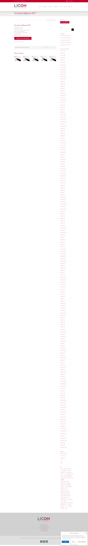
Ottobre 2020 (63, 206)
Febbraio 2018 (63, 277)
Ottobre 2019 (63, 230)
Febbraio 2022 (63, 168)
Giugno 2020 (63, 215)
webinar (66, 508)
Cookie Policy (72, 544)
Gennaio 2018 (63, 279)
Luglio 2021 (63, 185)
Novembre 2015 (63, 336)
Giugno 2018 (63, 267)
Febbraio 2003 (63, 400)
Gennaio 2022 (63, 171)
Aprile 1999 (63, 445)
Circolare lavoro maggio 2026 (66, 42)
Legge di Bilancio (63, 497)
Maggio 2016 (63, 324)
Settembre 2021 (63, 180)
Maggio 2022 (63, 161)
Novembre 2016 (63, 310)
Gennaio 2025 (63, 93)
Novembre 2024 (63, 95)
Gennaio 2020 (63, 225)
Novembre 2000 (63, 430)
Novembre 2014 (63, 350)
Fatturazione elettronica (64, 490)
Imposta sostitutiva (64, 493)
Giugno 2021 (63, 187)
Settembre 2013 (63, 357)
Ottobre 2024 (63, 97)
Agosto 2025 (63, 78)
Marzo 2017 (63, 301)
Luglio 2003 (63, 390)
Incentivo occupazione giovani (65, 495)
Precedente (49, 20)
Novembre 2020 (63, 204)
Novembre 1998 (63, 447)
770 (61, 468)
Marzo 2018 (63, 275)
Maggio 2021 (63, 190)
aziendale (69, 470)
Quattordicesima (70, 502)
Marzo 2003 (63, 397)
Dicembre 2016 (63, 308)
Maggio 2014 (63, 352)
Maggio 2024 (63, 107)
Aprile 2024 (63, 109)
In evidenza (63, 457)
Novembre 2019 (63, 227)
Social (62, 462)
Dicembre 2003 (63, 381)
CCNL (61, 474)
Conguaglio (62, 479)
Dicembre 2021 (63, 173)
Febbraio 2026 (63, 64)
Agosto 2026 (63, 50)
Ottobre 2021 (63, 178)
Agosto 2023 (63, 128)
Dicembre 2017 (63, 282)
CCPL (64, 474)
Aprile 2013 (63, 362)
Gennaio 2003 (63, 402)
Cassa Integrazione (69, 472)
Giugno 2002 (63, 416)
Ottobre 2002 (63, 409)
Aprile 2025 (63, 88)
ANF (71, 468)
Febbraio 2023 (63, 142)
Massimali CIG (70, 499)
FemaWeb (54, 538)
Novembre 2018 (63, 256)
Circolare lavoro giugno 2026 (66, 40)
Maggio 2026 (63, 57)
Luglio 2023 (63, 130)
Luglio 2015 (63, 343)
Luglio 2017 (63, 291)
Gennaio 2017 (63, 305)
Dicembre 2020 (63, 201)
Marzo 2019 (63, 246)
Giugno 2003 (63, 393)
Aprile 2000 (63, 435)
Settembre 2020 (63, 208)
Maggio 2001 (63, 426)
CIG (61, 475)
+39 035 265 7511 (45, 528)
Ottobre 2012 (63, 369)
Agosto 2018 (63, 263)
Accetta (65, 541)
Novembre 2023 (63, 121)
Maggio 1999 (63, 442)
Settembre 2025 (63, 76)
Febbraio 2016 (63, 331)
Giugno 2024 (63, 104)
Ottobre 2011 (63, 376)
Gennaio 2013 (63, 367)
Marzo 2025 (63, 90)
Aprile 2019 (63, 244)
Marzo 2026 (63, 62)
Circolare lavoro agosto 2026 (66, 35)
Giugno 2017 (63, 293)
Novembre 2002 (63, 407)
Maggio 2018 (63, 270)
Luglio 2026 (63, 52)
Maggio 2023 (63, 135)
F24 (66, 488)
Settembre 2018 (63, 260)
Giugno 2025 (63, 83)
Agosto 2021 (63, 182)
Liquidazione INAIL (63, 499)
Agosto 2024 (63, 102)
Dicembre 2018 (63, 253)
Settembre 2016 (63, 315)
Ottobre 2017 (63, 284)
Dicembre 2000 (63, 428)
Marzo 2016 (63, 329)
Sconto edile (69, 504)
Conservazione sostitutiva (65, 481)
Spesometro (63, 506)
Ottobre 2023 (63, 123)
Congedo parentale (70, 477)
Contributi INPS (63, 483)
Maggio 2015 (63, 345)
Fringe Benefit (63, 492)
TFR (66, 506)
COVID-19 (62, 484)
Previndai (65, 501)
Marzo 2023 (63, 140)
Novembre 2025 (63, 71)
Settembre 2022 (63, 152)
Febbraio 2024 (63, 114)
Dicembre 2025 (63, 69)
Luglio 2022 (63, 156)
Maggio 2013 (63, 360)
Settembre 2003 (63, 386)
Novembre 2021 (63, 175)
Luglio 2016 (63, 319)
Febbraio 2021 (63, 197)
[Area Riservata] (69, 6)
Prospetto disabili (63, 502)
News (62, 460)
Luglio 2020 (63, 213)
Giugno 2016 (63, 322)
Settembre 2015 (63, 341)
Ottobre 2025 (63, 74)
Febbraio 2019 (63, 249)
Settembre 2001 (63, 423)
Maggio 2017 (63, 296)
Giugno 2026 (63, 55)
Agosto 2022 (63, 154)
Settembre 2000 (63, 433)
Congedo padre (63, 477)
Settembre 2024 (63, 100)
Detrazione (62, 486)
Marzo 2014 (63, 355)
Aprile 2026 (63, 60)
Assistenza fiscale (63, 470)
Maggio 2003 (63, 395)
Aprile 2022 (63, 164)
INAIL (69, 493)
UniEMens (70, 506)
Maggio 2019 (63, 241)
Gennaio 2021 (63, 199)
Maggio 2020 (63, 218)
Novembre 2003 (63, 383)
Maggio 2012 (63, 374)
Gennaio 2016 (63, 334)
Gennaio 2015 (63, 348)
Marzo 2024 (63, 112)
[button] (85, 533)
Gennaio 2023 (63, 145)
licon (68, 497)
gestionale (68, 492)
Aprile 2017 (63, 298)
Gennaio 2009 (63, 378)
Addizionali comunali (66, 468)
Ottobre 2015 (63, 338)
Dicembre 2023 (63, 119)
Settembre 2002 (63, 412)
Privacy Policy (76, 544)
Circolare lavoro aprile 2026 (65, 44)
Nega (73, 541)
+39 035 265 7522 (45, 529)
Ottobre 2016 (63, 312)
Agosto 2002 (63, 414)
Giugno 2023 (63, 133)
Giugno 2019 (63, 239)
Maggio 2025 (63, 86)
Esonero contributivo (68, 486)
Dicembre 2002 (63, 404)
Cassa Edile (62, 472)
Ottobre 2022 (63, 149)
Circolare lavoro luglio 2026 (65, 37)
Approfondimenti (64, 453)
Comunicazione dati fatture (67, 475)
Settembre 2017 (63, 286)
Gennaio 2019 (63, 251)
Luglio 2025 (63, 81)
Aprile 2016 (63, 327)
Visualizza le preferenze (82, 541)
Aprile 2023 (63, 138)
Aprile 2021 (63, 192)
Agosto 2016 (63, 317)
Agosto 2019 (63, 234)
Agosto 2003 (63, 388)
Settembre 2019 (63, 232)
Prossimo (53, 20)
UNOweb (62, 508)
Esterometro (63, 488)
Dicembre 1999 (63, 438)
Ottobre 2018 (63, 258)
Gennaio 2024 (63, 116)
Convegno (68, 483)
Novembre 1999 (63, 440)
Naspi (61, 501)
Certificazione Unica (70, 474)
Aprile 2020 (63, 220)
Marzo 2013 (63, 364)
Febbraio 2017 (63, 303)
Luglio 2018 (63, 265)
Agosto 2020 (63, 211)
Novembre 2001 (63, 419)
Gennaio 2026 (63, 67)
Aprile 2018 (63, 272)
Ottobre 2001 (63, 421)
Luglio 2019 (63, 237)
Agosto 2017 (63, 289)
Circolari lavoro (21, 41)
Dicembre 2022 (63, 147)
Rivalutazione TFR (63, 504)
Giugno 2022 (63, 159)
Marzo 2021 (63, 194)
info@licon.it (23, 1)
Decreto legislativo (68, 484)
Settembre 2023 (63, 126)
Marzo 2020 (63, 223)
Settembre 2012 (63, 371)
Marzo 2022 (63, 166)
